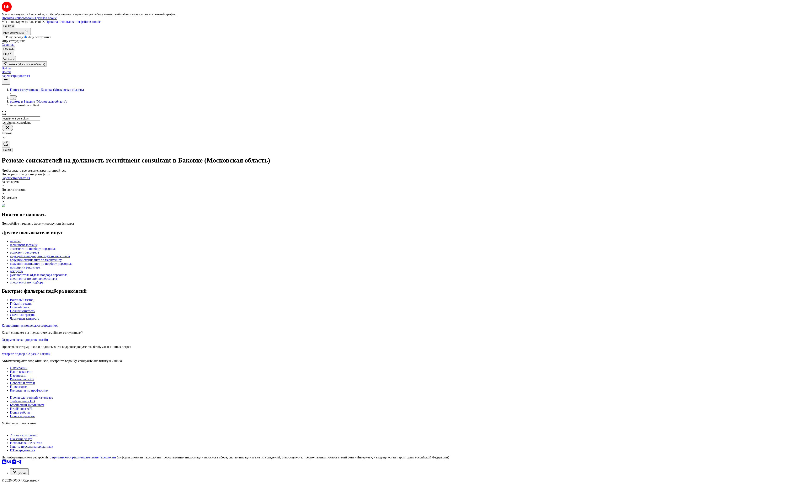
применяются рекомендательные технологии (84, 457)
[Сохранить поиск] (6, 144)
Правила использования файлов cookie (73, 21)
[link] (9, 58)
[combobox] (21, 118)
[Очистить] (7, 127)
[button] (6, 68)
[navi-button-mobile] (6, 81)
